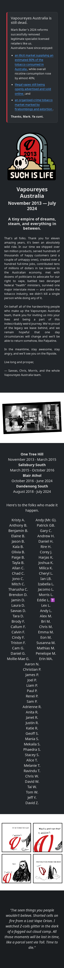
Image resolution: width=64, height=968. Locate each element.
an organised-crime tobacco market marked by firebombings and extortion (34, 104)
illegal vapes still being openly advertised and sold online (33, 89)
